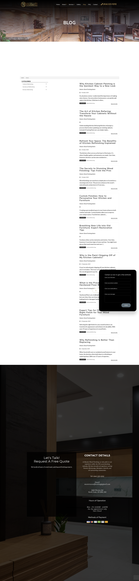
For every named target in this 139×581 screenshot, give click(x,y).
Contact (95, 4)
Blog (84, 4)
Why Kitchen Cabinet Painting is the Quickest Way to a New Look (97, 84)
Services (71, 4)
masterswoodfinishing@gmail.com (97, 484)
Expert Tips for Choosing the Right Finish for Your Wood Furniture (95, 312)
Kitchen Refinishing (35, 89)
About (64, 4)
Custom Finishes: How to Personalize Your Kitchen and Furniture (95, 198)
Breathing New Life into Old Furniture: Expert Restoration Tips (95, 227)
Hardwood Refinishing (35, 86)
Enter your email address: (110, 288)
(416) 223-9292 (110, 4)
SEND (125, 305)
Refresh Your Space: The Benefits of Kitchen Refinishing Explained (97, 142)
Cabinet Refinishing (35, 84)
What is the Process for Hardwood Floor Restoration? (95, 283)
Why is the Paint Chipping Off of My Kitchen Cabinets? (97, 256)
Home (58, 4)
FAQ (89, 4)
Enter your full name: (109, 277)
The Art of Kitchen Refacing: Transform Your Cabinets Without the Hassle (97, 113)
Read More (114, 104)
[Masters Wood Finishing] (29, 4)
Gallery (79, 4)
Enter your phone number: (111, 283)
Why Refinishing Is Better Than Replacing (96, 341)
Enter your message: (109, 294)
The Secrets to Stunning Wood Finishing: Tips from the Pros (96, 169)
